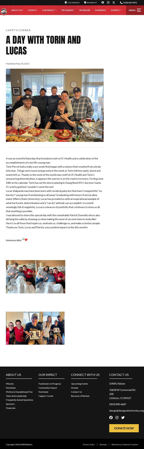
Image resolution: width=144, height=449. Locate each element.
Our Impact (48, 10)
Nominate (100, 10)
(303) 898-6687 (117, 404)
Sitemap (103, 444)
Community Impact (48, 387)
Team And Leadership (16, 396)
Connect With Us (85, 375)
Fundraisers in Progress (50, 383)
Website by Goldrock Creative (125, 444)
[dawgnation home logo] (4, 10)
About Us (16, 10)
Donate (115, 10)
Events (32, 10)
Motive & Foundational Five (19, 391)
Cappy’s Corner (46, 396)
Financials (10, 408)
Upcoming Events (79, 383)
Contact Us (76, 391)
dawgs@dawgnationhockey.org (126, 410)
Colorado (74, 3)
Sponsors (84, 10)
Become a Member (80, 396)
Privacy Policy (89, 444)
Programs (67, 10)
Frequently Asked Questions (19, 399)
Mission (10, 383)
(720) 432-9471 (130, 2)
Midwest (92, 3)
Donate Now (124, 428)
